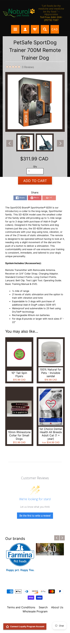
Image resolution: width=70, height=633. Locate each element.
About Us (57, 607)
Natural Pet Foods (34, 620)
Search (43, 607)
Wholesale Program (35, 611)
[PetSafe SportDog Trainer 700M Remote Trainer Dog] (25, 142)
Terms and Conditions (21, 607)
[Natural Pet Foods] (19, 13)
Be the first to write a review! (35, 515)
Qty (35, 166)
